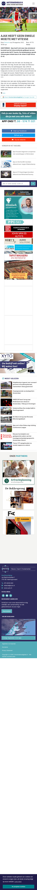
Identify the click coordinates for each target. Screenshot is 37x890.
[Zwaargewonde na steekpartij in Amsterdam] (6, 394)
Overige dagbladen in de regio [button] (11, 638)
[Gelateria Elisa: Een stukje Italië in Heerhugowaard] (6, 411)
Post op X (19, 135)
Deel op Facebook (20, 131)
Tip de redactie (20, 140)
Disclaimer (5, 647)
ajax (4, 93)
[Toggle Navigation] (33, 3)
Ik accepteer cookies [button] (18, 886)
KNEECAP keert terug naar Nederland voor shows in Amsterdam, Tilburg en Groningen (24, 401)
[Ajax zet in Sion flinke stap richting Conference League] (6, 428)
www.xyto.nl (8, 588)
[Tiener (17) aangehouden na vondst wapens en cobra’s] (6, 446)
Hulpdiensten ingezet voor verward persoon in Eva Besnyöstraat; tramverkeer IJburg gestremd (24, 384)
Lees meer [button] (18, 881)
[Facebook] (3, 595)
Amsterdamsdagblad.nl (15, 3)
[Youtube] (7, 595)
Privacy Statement (7, 650)
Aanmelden (7, 611)
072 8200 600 (8, 583)
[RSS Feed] (11, 595)
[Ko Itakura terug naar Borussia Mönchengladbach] (6, 419)
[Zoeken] (33, 183)
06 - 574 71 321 (26, 121)
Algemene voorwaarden (9, 643)
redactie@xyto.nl (9, 585)
